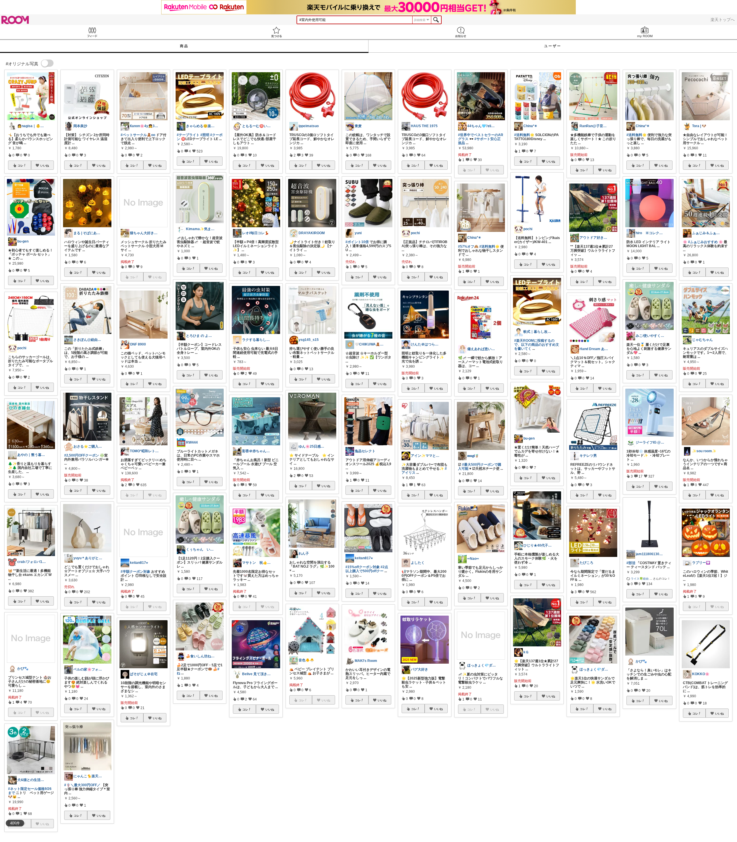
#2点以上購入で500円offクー (366, 569)
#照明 (204, 135)
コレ (20, 165)
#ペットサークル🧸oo (138, 135)
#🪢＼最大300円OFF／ (82, 785)
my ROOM (645, 32)
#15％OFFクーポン (646, 777)
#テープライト (188, 135)
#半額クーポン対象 (135, 572)
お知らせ (460, 32)
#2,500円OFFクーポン (81, 455)
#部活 (630, 563)
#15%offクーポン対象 (362, 567)
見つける (276, 32)
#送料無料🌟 (489, 247)
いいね (44, 165)
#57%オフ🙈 (468, 247)
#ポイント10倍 (357, 242)
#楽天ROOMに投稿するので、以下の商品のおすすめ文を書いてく (536, 345)
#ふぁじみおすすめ (703, 242)
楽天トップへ (723, 19)
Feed (92, 32)
